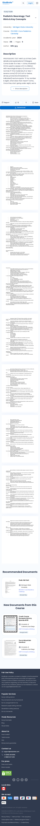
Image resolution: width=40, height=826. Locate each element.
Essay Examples (7, 720)
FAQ (3, 740)
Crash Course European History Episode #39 (25, 618)
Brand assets (6, 767)
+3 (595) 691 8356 (9, 755)
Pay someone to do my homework (12, 700)
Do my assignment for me (10, 703)
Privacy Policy (6, 817)
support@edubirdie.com (13, 687)
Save (36, 102)
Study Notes (5, 726)
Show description (21, 89)
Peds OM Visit (24, 580)
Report (6, 102)
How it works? (6, 734)
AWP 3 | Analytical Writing (26, 629)
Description (9, 53)
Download (21, 108)
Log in (30, 3)
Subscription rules (7, 819)
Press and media (7, 764)
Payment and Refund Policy (10, 822)
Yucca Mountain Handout (25, 641)
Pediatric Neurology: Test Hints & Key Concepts (16, 18)
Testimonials (6, 737)
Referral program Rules (22, 819)
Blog (3, 723)
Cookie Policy (25, 822)
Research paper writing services (11, 706)
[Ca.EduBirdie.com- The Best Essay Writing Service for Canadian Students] (4, 790)
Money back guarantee (9, 743)
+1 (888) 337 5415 (9, 757)
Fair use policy (26, 817)
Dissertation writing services (10, 708)
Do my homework (7, 711)
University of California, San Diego (28, 625)
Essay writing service (8, 697)
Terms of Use (16, 817)
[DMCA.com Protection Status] (20, 773)
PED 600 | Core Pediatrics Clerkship (21, 32)
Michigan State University (23, 27)
